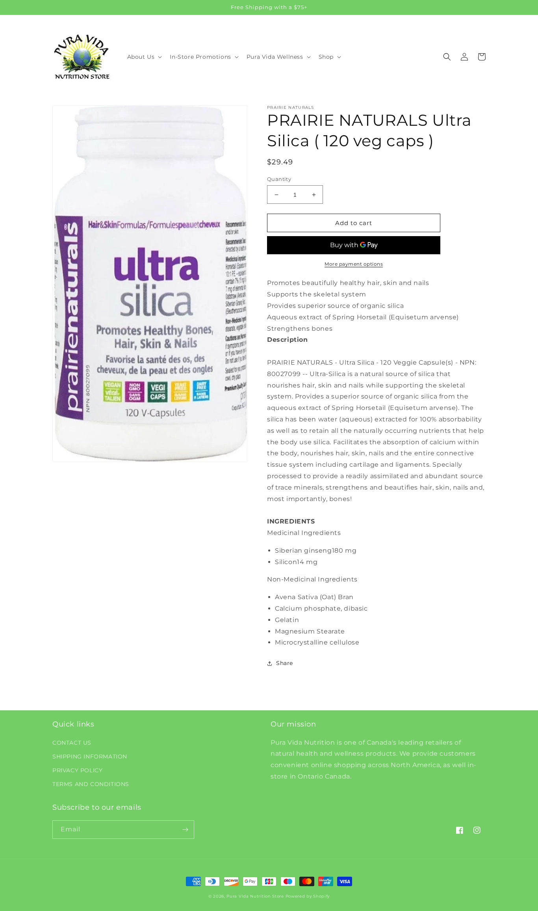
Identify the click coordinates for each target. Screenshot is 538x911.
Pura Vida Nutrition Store (255, 896)
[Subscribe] (185, 829)
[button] (143, 56)
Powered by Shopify (308, 896)
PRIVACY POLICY (77, 770)
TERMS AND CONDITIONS (90, 784)
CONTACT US (71, 742)
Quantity (279, 179)
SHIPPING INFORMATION (89, 756)
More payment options (354, 264)
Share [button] (284, 663)
